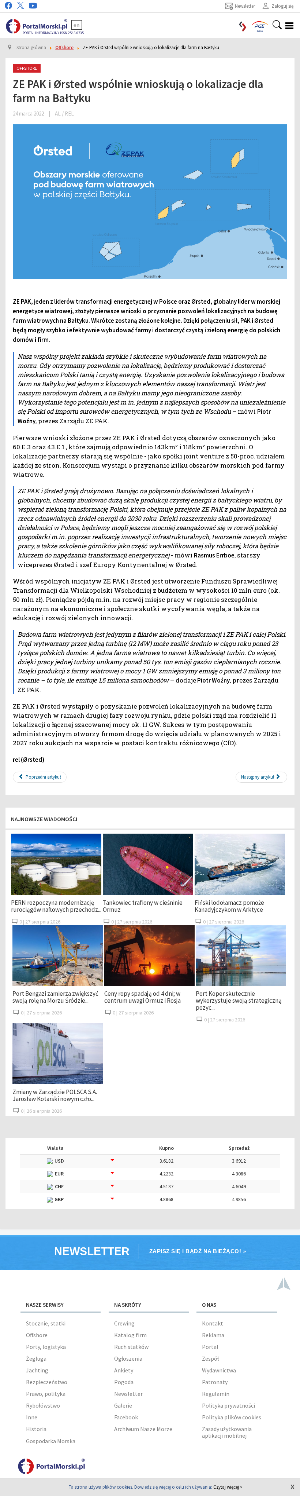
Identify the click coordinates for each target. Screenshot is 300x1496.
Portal (210, 1346)
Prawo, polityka (45, 1393)
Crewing (124, 1323)
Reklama (213, 1335)
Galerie (123, 1405)
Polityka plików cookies (231, 1417)
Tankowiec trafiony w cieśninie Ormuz (143, 906)
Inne (31, 1417)
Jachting (37, 1370)
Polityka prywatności (228, 1405)
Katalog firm (130, 1335)
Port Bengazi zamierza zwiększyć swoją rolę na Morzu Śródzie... (55, 997)
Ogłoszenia (128, 1358)
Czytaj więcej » (227, 1487)
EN (77, 25)
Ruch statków (131, 1346)
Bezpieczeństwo (46, 1382)
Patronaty (215, 1382)
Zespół (210, 1358)
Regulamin (215, 1393)
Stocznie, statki (45, 1323)
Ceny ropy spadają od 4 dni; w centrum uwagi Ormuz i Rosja (142, 997)
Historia (36, 1429)
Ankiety (123, 1370)
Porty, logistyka (46, 1346)
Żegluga (36, 1358)
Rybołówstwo (43, 1405)
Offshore (37, 1335)
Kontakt (212, 1323)
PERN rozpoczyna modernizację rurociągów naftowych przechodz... (56, 906)
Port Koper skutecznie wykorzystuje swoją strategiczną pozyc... (239, 1001)
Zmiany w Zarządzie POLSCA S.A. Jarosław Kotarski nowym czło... (54, 1095)
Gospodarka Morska (50, 1441)
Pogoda (124, 1382)
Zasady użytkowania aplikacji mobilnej (227, 1432)
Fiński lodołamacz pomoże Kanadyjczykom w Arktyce (229, 906)
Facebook (126, 1417)
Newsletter (128, 1393)
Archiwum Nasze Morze (143, 1429)
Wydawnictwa (219, 1370)
